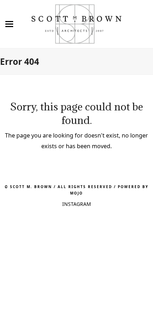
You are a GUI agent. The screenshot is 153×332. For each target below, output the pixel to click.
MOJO (76, 193)
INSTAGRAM (76, 204)
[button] (6, 24)
